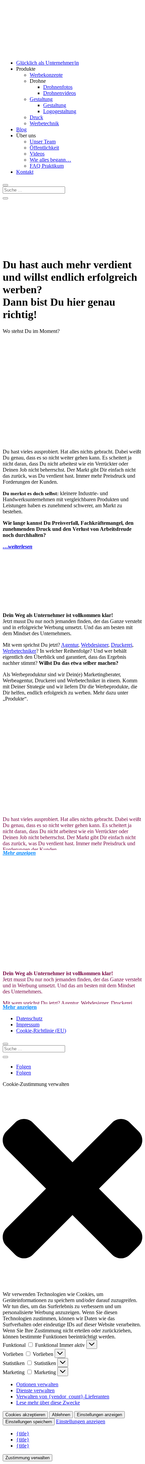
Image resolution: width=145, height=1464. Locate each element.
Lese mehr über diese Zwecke (48, 1402)
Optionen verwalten (37, 1384)
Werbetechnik (44, 123)
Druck (36, 117)
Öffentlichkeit (44, 147)
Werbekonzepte (46, 75)
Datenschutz (29, 1018)
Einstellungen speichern (28, 1421)
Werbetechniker (19, 651)
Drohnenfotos (57, 87)
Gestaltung (41, 99)
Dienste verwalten (35, 1390)
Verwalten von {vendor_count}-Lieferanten (62, 1396)
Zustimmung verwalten (27, 1457)
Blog (21, 129)
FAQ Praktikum (47, 166)
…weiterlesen (17, 546)
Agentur (69, 645)
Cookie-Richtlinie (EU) (41, 1030)
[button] (72, 1189)
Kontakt (24, 172)
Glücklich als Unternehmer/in (47, 63)
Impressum (27, 1024)
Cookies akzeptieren (25, 1414)
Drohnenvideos (59, 93)
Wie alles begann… (50, 160)
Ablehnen (61, 1414)
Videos (37, 154)
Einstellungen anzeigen (99, 1414)
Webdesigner (94, 645)
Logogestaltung (59, 111)
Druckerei (121, 645)
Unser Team (43, 141)
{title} (22, 1433)
